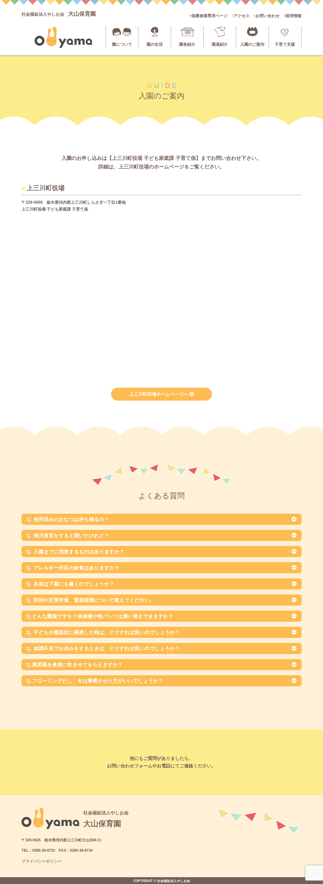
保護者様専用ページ (209, 16)
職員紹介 (220, 44)
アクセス (241, 16)
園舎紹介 (187, 44)
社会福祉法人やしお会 (58, 14)
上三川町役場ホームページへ (159, 394)
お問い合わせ (267, 16)
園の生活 (155, 44)
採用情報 (293, 16)
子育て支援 (285, 44)
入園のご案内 (252, 44)
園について (122, 44)
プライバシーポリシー (41, 861)
